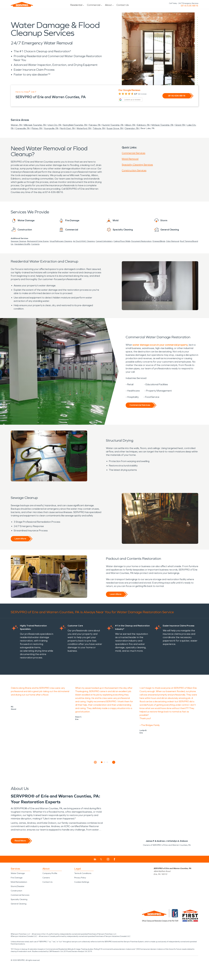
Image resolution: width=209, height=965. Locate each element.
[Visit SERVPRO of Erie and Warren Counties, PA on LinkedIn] (95, 859)
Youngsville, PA (51, 128)
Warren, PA (16, 125)
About (108, 5)
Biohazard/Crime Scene (38, 241)
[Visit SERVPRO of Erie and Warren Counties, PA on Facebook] (114, 859)
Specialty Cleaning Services (137, 164)
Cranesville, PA (22, 128)
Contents (35, 244)
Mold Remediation (19, 882)
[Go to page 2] (104, 762)
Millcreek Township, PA (35, 125)
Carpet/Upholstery (104, 241)
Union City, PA (54, 125)
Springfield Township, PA (75, 125)
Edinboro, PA (143, 125)
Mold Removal (130, 158)
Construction (16, 891)
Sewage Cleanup (18, 241)
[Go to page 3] (107, 762)
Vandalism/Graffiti (22, 244)
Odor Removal (172, 241)
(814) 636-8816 (189, 5)
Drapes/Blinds (159, 241)
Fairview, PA (95, 125)
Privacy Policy (80, 877)
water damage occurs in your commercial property (160, 344)
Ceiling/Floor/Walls (121, 241)
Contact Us (122, 5)
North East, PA (67, 128)
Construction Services (134, 170)
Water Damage (18, 873)
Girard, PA (180, 125)
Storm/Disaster (17, 886)
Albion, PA (130, 125)
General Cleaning (18, 904)
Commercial (93, 5)
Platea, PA (36, 128)
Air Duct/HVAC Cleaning (84, 241)
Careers (46, 877)
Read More (20, 840)
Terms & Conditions (82, 873)
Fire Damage (16, 877)
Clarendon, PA (132, 128)
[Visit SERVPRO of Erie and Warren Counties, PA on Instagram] (108, 859)
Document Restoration (141, 241)
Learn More (20, 538)
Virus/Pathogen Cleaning (61, 241)
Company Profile (49, 873)
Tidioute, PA (99, 128)
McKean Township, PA (162, 125)
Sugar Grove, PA (115, 128)
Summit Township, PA (112, 125)
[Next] (114, 762)
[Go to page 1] (101, 762)
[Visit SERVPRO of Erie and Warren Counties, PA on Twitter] (101, 859)
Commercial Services (133, 153)
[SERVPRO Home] (22, 4)
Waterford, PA (84, 128)
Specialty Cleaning (19, 899)
